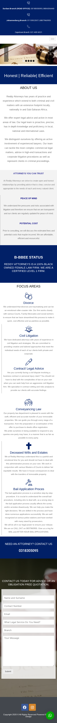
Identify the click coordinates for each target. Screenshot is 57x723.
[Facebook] (24, 707)
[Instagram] (32, 707)
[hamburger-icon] (52, 39)
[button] (50, 715)
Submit (8, 671)
